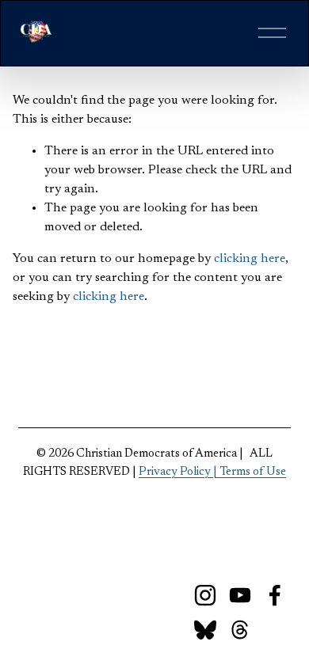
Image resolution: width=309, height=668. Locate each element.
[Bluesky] (205, 630)
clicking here (249, 258)
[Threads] (240, 630)
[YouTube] (240, 595)
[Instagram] (205, 595)
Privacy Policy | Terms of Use (212, 472)
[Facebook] (275, 595)
